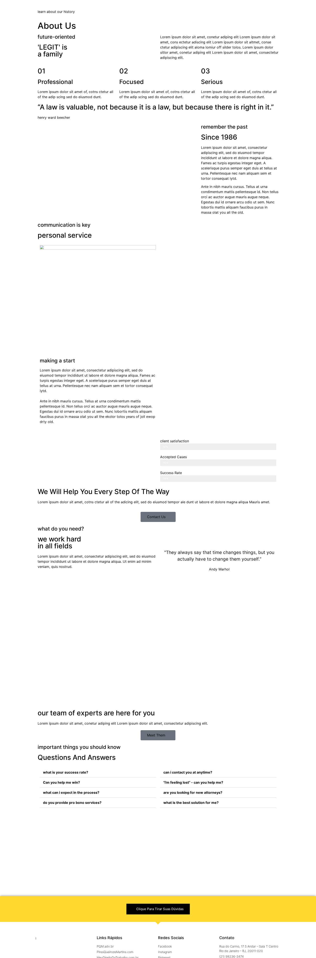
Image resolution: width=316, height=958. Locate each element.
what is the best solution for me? (191, 802)
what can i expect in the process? (71, 792)
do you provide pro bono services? (72, 802)
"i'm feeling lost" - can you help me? (193, 782)
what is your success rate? (65, 772)
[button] (158, 517)
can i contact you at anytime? (187, 772)
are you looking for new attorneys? (192, 792)
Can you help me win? (61, 782)
